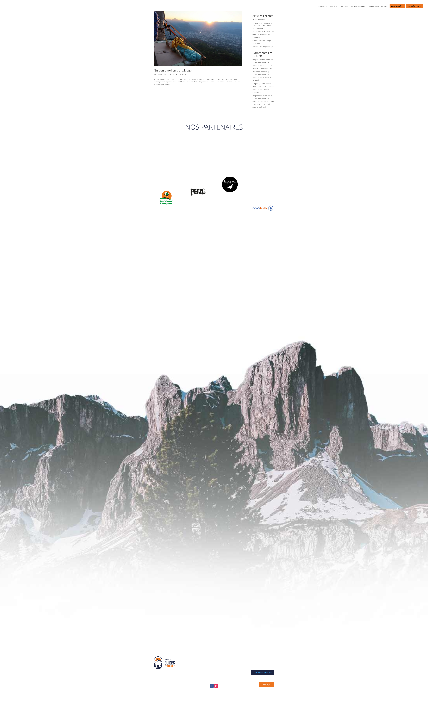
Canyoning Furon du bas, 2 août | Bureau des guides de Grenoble (263, 86)
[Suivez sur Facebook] (212, 686)
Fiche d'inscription (262, 672)
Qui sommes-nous (358, 6)
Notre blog (344, 6)
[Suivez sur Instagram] (216, 686)
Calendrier (334, 6)
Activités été (396, 6)
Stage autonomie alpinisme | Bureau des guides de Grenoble (263, 62)
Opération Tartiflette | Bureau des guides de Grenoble (260, 74)
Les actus (183, 74)
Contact (384, 6)
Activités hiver (413, 6)
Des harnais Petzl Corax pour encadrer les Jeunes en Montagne (263, 34)
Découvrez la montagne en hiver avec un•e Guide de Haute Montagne (262, 25)
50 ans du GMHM (258, 20)
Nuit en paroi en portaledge (173, 70)
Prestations (322, 6)
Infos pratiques (373, 6)
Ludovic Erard (162, 74)
